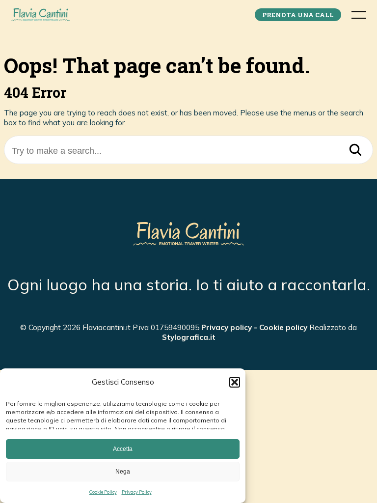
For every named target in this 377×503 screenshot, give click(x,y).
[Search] (355, 150)
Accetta (123, 449)
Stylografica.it (188, 337)
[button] (235, 382)
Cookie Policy (103, 492)
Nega (122, 471)
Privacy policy (226, 327)
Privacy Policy (137, 492)
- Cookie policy (279, 327)
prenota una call (298, 15)
